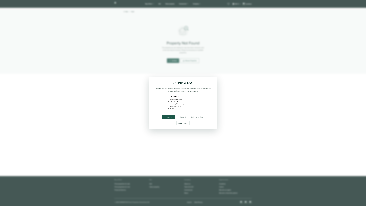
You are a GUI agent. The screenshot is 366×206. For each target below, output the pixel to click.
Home (132, 11)
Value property (169, 4)
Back (126, 11)
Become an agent (225, 190)
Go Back (174, 61)
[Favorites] (228, 4)
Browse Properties (191, 61)
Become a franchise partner (228, 193)
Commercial (182, 4)
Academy (222, 184)
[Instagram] (241, 202)
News (186, 193)
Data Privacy (198, 202)
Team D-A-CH (188, 187)
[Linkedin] (250, 202)
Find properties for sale (122, 184)
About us (187, 184)
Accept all (169, 117)
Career (221, 187)
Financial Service (120, 190)
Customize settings (197, 117)
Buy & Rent (148, 4)
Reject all (183, 117)
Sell (160, 4)
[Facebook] (246, 202)
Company (196, 4)
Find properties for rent (122, 187)
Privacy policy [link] (183, 123)
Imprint (189, 202)
